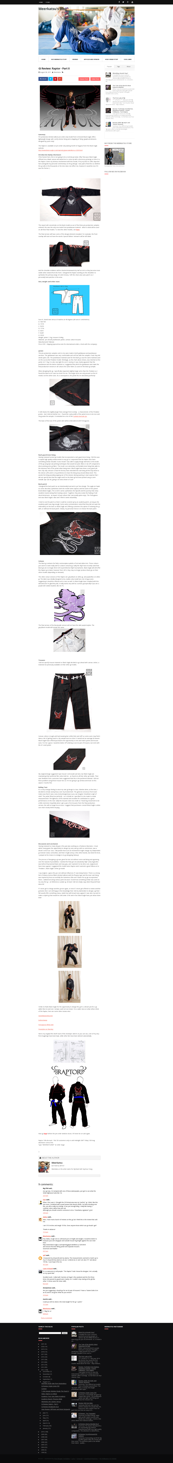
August (45, 1382)
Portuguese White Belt (45, 1025)
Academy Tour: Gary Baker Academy (53, 1396)
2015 (43, 1359)
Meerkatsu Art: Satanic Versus (51, 1402)
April (44, 1420)
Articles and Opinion (91, 59)
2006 (43, 1442)
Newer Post (84, 79)
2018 (43, 1352)
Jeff (44, 1255)
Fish (44, 1200)
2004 (43, 1447)
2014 (43, 1362)
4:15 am (45, 1264)
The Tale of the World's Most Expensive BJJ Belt (122, 86)
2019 (43, 1349)
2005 (43, 1445)
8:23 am (45, 1284)
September (46, 1379)
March (45, 1423)
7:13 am (45, 1304)
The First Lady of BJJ (119, 98)
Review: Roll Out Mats (85, 1403)
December (46, 1371)
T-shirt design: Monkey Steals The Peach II (55, 1391)
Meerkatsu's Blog (52, 8)
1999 (43, 1452)
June (44, 1415)
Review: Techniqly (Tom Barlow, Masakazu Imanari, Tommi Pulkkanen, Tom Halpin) (123, 110)
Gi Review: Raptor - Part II (49, 1404)
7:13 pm (45, 1232)
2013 (43, 1365)
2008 (43, 1437)
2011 (43, 1370)
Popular (109, 66)
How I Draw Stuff (111, 59)
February (46, 1426)
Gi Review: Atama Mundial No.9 (88, 1424)
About (128, 66)
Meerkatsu (47, 1236)
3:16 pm (45, 1295)
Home (41, 2)
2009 (43, 1434)
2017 (43, 1354)
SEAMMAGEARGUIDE (45, 1016)
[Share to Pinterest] (55, 79)
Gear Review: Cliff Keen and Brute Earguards (55, 1409)
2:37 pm (45, 1196)
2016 (43, 1357)
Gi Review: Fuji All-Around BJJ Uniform (87, 1435)
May (44, 1418)
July (44, 1413)
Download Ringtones (91, 1459)
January (45, 1428)
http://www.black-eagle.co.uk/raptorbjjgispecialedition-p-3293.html (60, 150)
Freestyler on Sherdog (45, 1029)
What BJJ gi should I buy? (120, 73)
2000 (43, 1450)
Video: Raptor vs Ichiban (49, 1394)
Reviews (75, 59)
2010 (43, 1432)
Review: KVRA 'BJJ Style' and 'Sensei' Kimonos (121, 123)
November (46, 1374)
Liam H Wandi (48, 1269)
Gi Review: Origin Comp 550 (50, 1386)
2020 (43, 1347)
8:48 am (45, 1314)
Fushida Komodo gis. (80, 416)
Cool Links (128, 59)
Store (48, 2)
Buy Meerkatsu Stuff (59, 59)
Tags (118, 66)
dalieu (45, 1217)
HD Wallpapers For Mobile (107, 1459)
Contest (44, 1389)
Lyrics (73, 1459)
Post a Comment (46, 1318)
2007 (43, 1439)
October (46, 1377)
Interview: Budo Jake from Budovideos (53, 1383)
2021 (43, 1344)
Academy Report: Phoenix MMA (51, 1399)
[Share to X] (50, 79)
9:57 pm (45, 1251)
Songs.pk (80, 1459)
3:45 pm (45, 1213)
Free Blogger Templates (62, 1459)
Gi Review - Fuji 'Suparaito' (87, 1413)
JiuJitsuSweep (42, 1020)
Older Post (95, 79)
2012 (43, 1367)
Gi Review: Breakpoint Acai (50, 1407)
